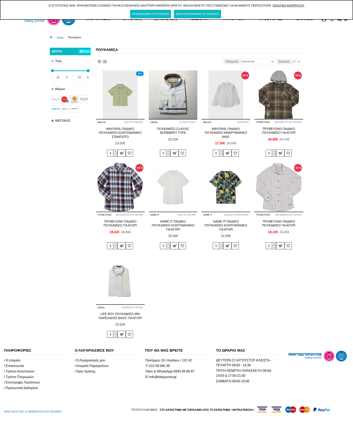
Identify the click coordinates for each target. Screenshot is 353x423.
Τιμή (58, 61)
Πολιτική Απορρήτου (288, 5)
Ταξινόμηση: (232, 61)
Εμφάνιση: (284, 61)
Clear (86, 51)
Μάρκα (60, 89)
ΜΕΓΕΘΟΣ (62, 120)
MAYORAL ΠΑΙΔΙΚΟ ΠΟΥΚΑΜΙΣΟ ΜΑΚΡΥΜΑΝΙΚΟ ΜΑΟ (226, 132)
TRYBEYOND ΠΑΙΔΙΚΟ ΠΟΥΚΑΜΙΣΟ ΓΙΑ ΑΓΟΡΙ (278, 131)
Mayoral (101, 122)
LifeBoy (154, 122)
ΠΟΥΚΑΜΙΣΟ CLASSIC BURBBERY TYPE (173, 131)
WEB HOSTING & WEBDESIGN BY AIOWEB (32, 411)
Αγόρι (60, 37)
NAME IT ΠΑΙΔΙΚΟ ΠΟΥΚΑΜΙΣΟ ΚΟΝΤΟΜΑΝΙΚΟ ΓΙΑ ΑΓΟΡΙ (173, 225)
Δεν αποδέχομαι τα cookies (197, 14)
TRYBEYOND (263, 122)
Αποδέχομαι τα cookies (150, 14)
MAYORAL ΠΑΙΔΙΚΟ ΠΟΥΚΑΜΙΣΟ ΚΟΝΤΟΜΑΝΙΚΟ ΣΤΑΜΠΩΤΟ (120, 132)
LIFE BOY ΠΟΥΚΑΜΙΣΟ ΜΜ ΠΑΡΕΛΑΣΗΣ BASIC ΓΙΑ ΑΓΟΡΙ (120, 316)
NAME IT (154, 215)
